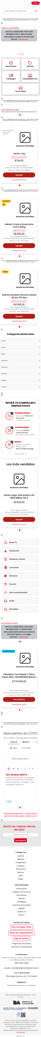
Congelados (20, 862)
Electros (20, 872)
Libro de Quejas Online (21, 927)
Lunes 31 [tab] (13, 742)
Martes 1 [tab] (25, 742)
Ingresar (35, 3)
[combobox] (18, 11)
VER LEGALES (34, 20)
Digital (14, 748)
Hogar (20, 879)
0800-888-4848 (22, 963)
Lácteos (20, 856)
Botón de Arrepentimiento (21, 933)
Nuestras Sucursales (21, 905)
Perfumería (20, 869)
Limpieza (20, 866)
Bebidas (20, 859)
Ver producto (19, 699)
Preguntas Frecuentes (21, 943)
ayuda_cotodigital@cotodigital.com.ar (21, 968)
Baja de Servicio (22, 938)
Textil (20, 876)
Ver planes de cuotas (19, 180)
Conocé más (19, 454)
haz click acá (20, 1032)
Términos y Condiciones (21, 947)
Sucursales (26, 748)
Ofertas (21, 898)
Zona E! (21, 915)
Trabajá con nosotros (21, 892)
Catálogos (21, 902)
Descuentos (21, 895)
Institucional (21, 888)
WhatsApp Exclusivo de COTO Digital (21, 974)
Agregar (19, 175)
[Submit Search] (36, 11)
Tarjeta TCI (21, 911)
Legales (21, 908)
